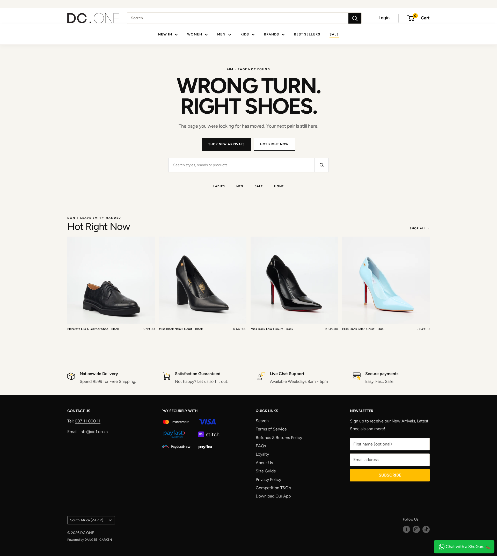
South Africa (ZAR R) (86, 520)
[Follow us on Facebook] (406, 529)
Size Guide (266, 471)
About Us (264, 462)
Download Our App (273, 496)
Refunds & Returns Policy (279, 437)
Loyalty (262, 454)
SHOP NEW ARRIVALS (226, 144)
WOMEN (194, 34)
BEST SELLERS (307, 34)
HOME (278, 186)
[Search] (354, 18)
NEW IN (165, 34)
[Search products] (321, 165)
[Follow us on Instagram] (416, 529)
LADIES (219, 186)
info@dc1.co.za (93, 431)
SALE (334, 34)
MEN (221, 34)
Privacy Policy (268, 479)
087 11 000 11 (87, 421)
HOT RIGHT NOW (274, 144)
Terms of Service (271, 429)
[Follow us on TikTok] (426, 529)
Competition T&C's (273, 487)
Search (262, 420)
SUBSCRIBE (390, 475)
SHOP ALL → (420, 228)
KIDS (244, 34)
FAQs (261, 445)
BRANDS (271, 34)
